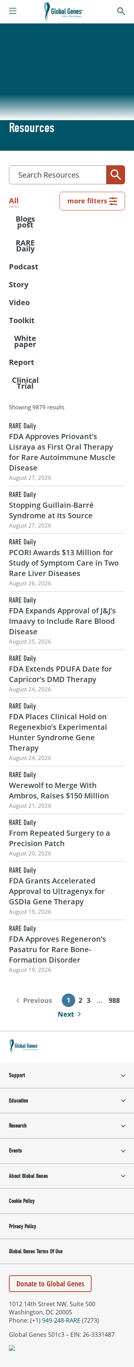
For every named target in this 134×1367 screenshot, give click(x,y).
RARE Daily (25, 246)
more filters (87, 200)
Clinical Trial (25, 383)
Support (17, 1075)
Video (19, 302)
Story (18, 284)
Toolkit (22, 320)
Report (21, 362)
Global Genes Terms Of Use (36, 1251)
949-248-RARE (61, 1320)
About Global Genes (28, 1176)
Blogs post (25, 222)
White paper (25, 341)
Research (18, 1125)
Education (18, 1100)
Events (15, 1150)
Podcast (23, 267)
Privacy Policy (22, 1226)
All (14, 200)
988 (114, 1000)
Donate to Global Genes (50, 1284)
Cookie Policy (22, 1201)
